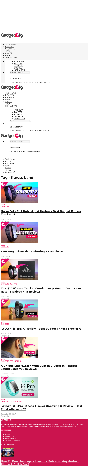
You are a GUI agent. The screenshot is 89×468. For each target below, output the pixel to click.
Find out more (6, 430)
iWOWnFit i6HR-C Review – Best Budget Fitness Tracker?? (41, 328)
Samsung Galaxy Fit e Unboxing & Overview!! (32, 251)
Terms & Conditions (12, 440)
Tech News (10, 44)
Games (8, 53)
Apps (7, 51)
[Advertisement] (45, 16)
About (8, 55)
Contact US (11, 58)
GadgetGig (5, 221)
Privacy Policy (10, 438)
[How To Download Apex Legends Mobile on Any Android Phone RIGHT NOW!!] (7, 456)
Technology (16, 361)
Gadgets (5, 206)
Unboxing (10, 49)
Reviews (9, 47)
